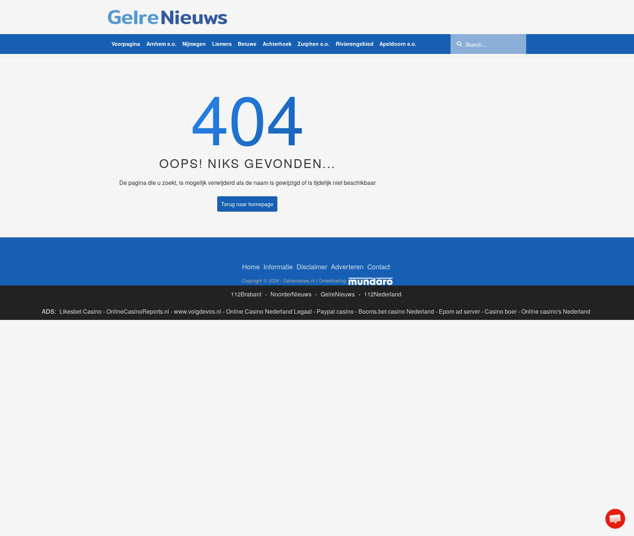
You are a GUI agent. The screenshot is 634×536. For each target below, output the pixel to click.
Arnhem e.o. (161, 43)
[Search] (459, 44)
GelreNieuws (338, 294)
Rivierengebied (355, 43)
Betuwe (247, 43)
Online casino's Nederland (555, 311)
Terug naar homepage (247, 204)
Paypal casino (335, 311)
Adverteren (347, 266)
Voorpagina (126, 43)
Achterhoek (277, 43)
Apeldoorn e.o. (397, 43)
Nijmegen (194, 43)
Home (251, 266)
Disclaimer (311, 266)
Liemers (222, 43)
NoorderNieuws (290, 294)
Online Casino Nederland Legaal (269, 311)
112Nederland (382, 294)
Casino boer (501, 311)
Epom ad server (459, 311)
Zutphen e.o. (313, 43)
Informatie (278, 266)
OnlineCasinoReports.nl (137, 311)
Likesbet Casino (80, 311)
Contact (378, 266)
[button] (615, 519)
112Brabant (246, 294)
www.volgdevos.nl (197, 311)
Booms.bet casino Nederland (396, 311)
